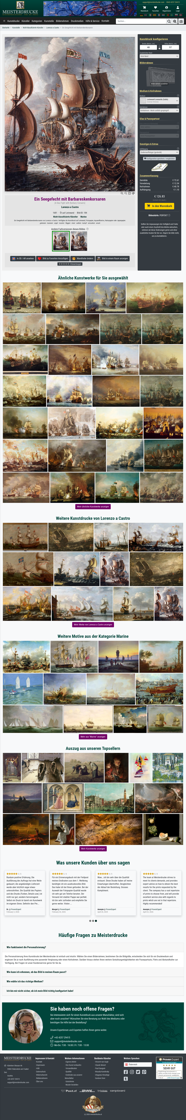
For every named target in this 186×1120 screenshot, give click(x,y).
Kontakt (105, 21)
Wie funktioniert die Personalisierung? (26, 947)
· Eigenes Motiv (70, 1062)
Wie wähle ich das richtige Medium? (25, 981)
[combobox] (159, 56)
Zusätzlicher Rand (146, 53)
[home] (4, 21)
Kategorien (37, 21)
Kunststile (49, 21)
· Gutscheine (69, 1081)
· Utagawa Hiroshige (101, 1075)
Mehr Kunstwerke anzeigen (93, 848)
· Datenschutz (40, 1072)
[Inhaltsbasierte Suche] (175, 21)
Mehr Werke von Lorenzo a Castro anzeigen (93, 624)
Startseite (5, 28)
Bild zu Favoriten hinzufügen (54, 258)
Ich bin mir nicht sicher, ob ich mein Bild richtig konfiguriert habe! (40, 990)
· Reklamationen (41, 1078)
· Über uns (39, 1081)
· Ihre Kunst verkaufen (73, 1065)
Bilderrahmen (62, 21)
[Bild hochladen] (181, 21)
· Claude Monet (100, 1065)
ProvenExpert (21, 909)
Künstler (26, 21)
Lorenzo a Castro (52, 28)
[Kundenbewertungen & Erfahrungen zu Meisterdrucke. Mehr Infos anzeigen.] (169, 1068)
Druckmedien (77, 21)
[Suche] (169, 21)
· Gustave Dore (99, 1078)
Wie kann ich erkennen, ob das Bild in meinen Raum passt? (36, 972)
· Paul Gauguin (99, 1068)
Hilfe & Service (92, 21)
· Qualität (68, 1072)
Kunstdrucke (13, 21)
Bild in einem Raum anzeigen (114, 258)
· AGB (37, 1068)
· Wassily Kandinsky (101, 1072)
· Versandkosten (71, 1068)
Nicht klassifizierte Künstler (33, 28)
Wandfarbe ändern (84, 258)
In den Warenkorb (161, 206)
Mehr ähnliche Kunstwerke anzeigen (93, 506)
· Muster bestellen (71, 1085)
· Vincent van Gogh (101, 1062)
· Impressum (40, 1065)
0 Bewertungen (75, 264)
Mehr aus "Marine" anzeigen (93, 736)
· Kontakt (38, 1062)
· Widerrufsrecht (41, 1075)
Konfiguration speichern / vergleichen (160, 159)
